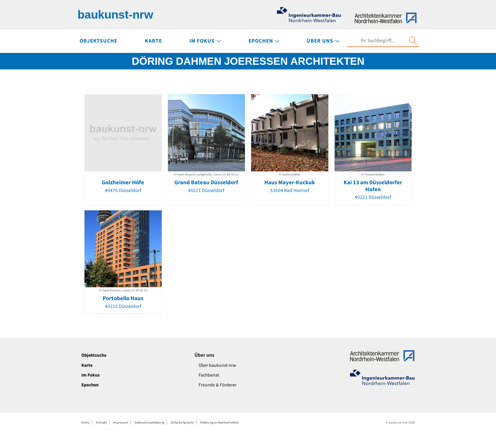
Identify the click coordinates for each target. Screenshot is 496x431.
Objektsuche (93, 355)
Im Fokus (90, 375)
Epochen (90, 385)
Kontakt (101, 422)
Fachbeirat (209, 375)
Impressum (120, 422)
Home (85, 422)
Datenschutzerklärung (149, 422)
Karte (86, 365)
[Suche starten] (413, 41)
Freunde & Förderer (218, 385)
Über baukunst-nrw (217, 365)
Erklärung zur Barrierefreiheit (219, 422)
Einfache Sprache (182, 422)
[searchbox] (378, 40)
